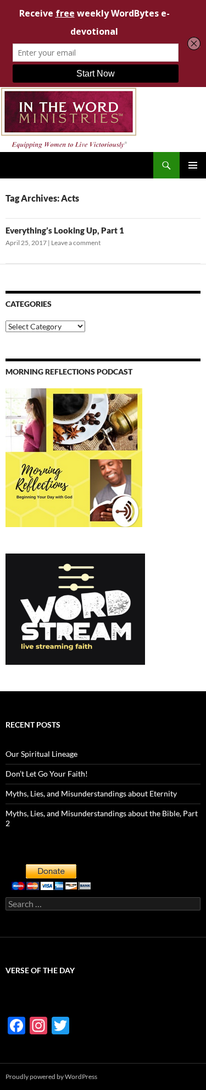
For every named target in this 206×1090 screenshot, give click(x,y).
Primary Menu (193, 165)
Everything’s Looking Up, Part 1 (64, 230)
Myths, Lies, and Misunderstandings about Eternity (91, 793)
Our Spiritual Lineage (41, 753)
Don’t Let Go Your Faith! (46, 773)
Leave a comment (76, 242)
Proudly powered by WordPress (51, 1076)
